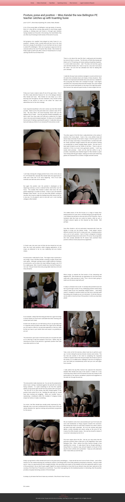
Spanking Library (62, 3)
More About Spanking (38, 22)
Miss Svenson (73, 3)
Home (32, 3)
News (52, 22)
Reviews (57, 22)
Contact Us (63, 495)
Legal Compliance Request (87, 3)
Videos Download (41, 3)
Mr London (48, 22)
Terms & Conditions (63, 496)
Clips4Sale (52, 3)
